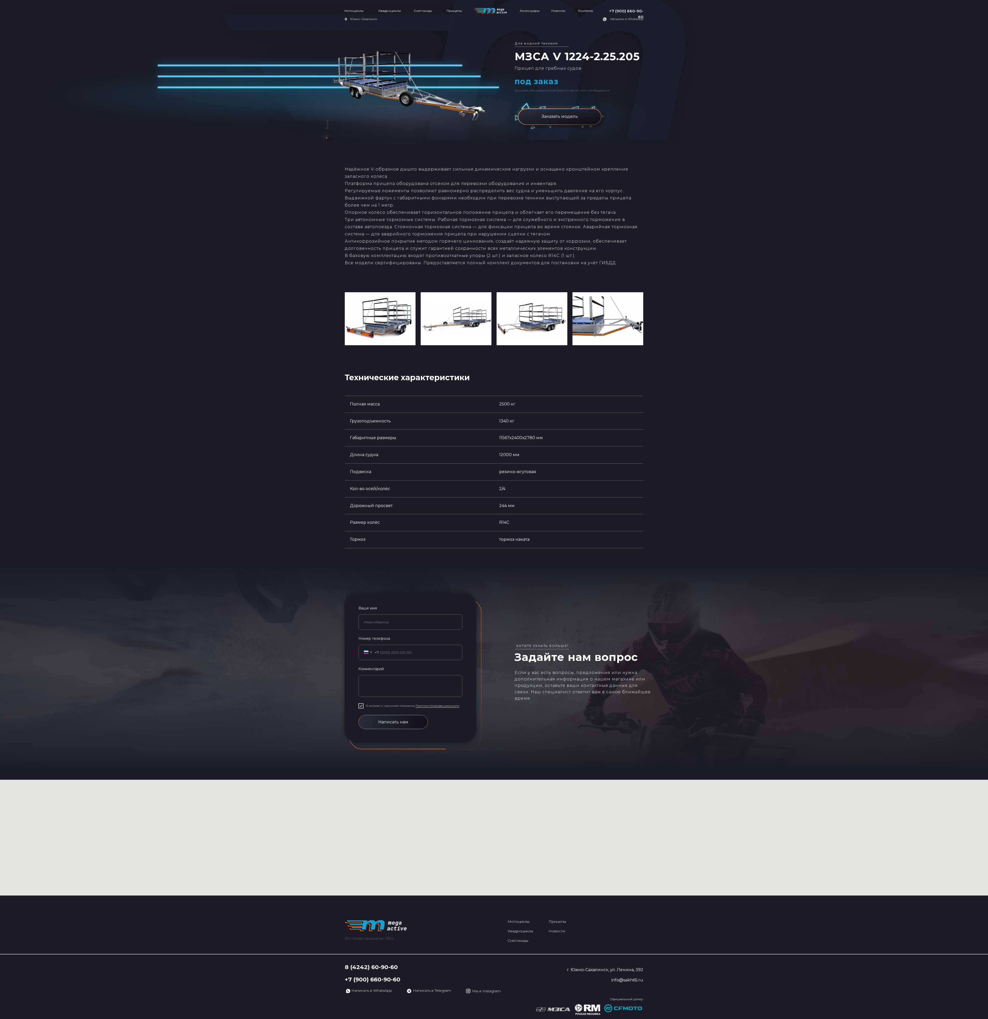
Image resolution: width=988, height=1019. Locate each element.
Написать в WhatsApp (626, 19)
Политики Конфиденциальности (437, 705)
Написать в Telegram (432, 990)
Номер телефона (374, 638)
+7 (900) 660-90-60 (372, 979)
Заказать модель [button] (560, 116)
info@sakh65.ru (627, 980)
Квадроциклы (389, 11)
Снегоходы (423, 11)
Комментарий (371, 669)
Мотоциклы (354, 11)
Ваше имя (367, 608)
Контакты (585, 11)
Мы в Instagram (486, 991)
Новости (558, 11)
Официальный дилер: (626, 999)
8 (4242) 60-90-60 (371, 967)
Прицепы (454, 11)
